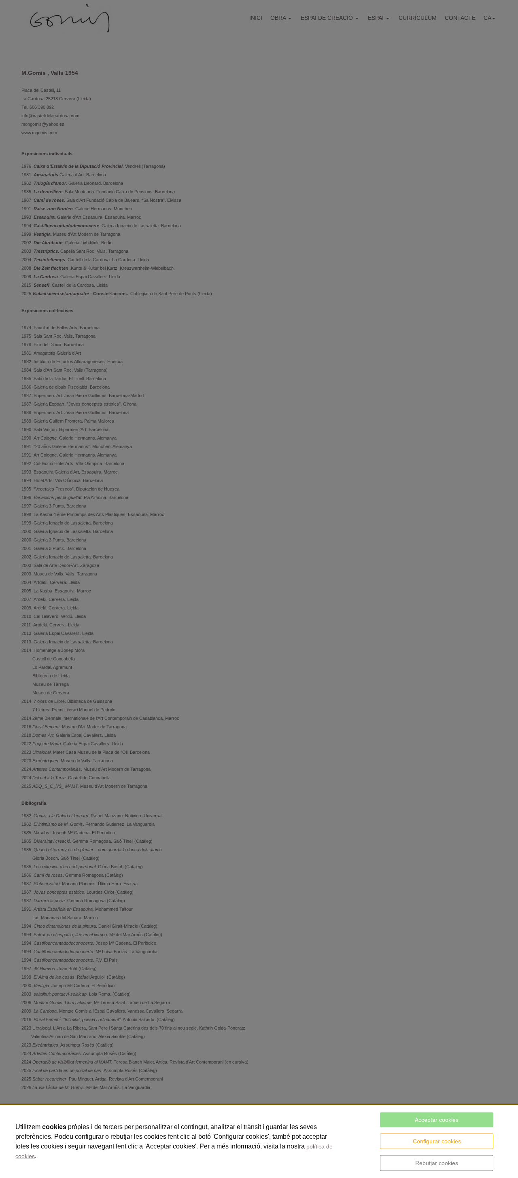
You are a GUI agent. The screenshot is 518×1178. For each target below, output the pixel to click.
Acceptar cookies (437, 1120)
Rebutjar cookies (436, 1163)
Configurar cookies (437, 1141)
